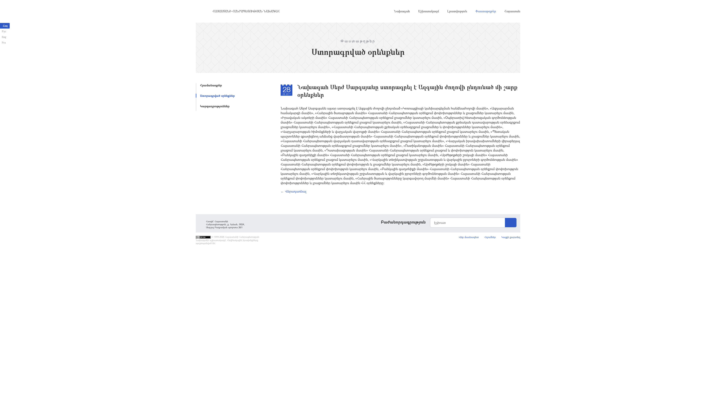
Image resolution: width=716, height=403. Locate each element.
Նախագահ (402, 11)
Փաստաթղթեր (485, 11)
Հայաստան (512, 11)
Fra (4, 42)
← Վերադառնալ (293, 191)
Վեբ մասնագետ (469, 237)
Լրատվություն (457, 11)
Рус (4, 31)
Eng (4, 37)
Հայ (5, 25)
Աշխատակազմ (428, 11)
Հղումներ (490, 237)
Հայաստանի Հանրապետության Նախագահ (246, 11)
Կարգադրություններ (215, 106)
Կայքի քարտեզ (510, 237)
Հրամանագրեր (211, 85)
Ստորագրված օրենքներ (217, 96)
